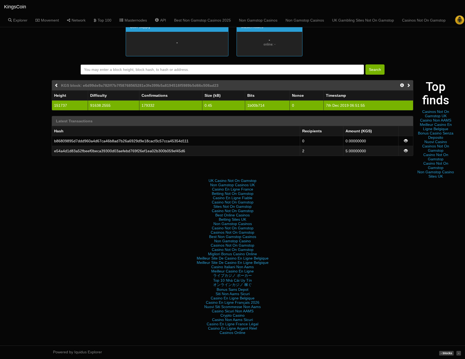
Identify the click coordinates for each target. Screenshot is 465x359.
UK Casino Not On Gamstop (232, 180)
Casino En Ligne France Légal (232, 324)
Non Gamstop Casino (232, 241)
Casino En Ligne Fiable (232, 198)
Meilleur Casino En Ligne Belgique (436, 126)
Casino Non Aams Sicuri (232, 319)
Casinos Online (232, 332)
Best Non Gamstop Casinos (232, 236)
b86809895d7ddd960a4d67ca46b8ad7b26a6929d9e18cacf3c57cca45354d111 (121, 141)
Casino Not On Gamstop (435, 157)
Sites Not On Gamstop (232, 206)
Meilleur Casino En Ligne (232, 271)
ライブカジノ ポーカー (232, 275)
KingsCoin (15, 6)
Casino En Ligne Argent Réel (232, 328)
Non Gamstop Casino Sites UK (435, 174)
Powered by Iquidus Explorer (77, 352)
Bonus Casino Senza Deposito (435, 135)
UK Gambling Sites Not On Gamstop (363, 20)
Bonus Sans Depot (232, 289)
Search (375, 69)
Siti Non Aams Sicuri (233, 294)
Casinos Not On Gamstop (424, 20)
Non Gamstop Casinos (258, 20)
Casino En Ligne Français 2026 (232, 302)
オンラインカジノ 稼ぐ (232, 284)
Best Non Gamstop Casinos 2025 (202, 20)
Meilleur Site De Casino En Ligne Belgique (233, 258)
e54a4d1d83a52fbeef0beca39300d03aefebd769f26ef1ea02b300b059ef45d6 (119, 151)
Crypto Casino (232, 315)
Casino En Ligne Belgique (233, 298)
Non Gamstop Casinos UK (232, 185)
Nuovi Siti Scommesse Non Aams (232, 307)
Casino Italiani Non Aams (232, 267)
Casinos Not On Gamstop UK (435, 113)
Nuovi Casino (435, 142)
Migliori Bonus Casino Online (232, 254)
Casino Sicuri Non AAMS (232, 311)
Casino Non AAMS (435, 120)
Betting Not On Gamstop (232, 193)
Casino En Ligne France (232, 189)
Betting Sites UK (232, 219)
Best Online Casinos (232, 215)
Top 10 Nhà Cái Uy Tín (232, 280)
